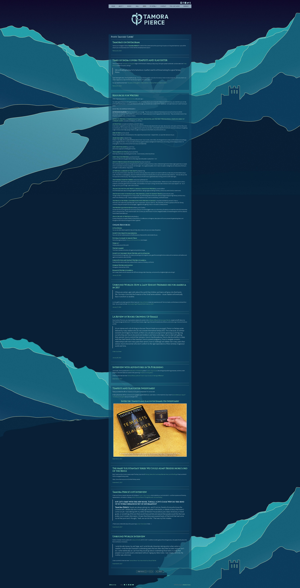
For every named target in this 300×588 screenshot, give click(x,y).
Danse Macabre (117, 138)
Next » (161, 571)
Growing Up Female (165, 320)
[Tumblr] (130, 585)
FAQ (137, 6)
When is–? (115, 243)
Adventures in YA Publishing (136, 370)
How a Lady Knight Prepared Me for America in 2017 (141, 304)
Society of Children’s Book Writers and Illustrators (131, 253)
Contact (163, 6)
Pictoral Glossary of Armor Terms (124, 238)
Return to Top (113, 585)
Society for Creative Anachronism (124, 233)
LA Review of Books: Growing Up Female (135, 316)
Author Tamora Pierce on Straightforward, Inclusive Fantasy (147, 497)
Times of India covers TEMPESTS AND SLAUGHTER (139, 60)
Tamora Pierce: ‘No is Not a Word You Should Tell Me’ (142, 560)
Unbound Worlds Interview (128, 536)
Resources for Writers (125, 95)
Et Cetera (153, 6)
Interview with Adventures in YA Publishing (137, 367)
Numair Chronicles (141, 524)
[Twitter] (128, 585)
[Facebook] (124, 585)
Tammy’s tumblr (130, 99)
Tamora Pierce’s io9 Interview (129, 492)
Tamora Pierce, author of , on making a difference (145, 375)
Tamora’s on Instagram (126, 42)
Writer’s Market (118, 248)
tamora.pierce (133, 45)
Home (113, 6)
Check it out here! (116, 351)
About (121, 6)
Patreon (186, 6)
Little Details (117, 228)
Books (129, 6)
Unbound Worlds (143, 302)
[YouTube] (133, 585)
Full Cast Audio (175, 6)
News (144, 6)
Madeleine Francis (187, 585)
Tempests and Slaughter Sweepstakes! (133, 388)
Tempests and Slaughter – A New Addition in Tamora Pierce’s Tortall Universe (146, 83)
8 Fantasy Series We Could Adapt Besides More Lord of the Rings (161, 474)
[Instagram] (126, 585)
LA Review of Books (153, 320)
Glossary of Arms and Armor (133, 240)
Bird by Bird (116, 133)
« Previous (140, 571)
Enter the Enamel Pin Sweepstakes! (150, 401)
